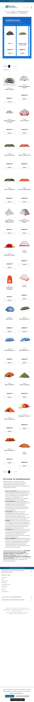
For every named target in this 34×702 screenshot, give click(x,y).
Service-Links (6, 575)
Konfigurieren (9, 696)
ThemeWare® (22, 613)
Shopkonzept (4, 586)
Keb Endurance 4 (24, 350)
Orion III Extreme (9, 419)
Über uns (4, 588)
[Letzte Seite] (16, 66)
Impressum (4, 577)
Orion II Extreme (24, 384)
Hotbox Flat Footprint (9, 288)
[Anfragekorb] (31, 7)
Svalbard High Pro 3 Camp (22, 44)
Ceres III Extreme (9, 155)
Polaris (24, 453)
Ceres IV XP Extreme (24, 189)
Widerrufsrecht (5, 581)
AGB (3, 579)
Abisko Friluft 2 (9, 89)
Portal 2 (10, 43)
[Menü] (2, 7)
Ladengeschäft (5, 591)
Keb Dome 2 (9, 319)
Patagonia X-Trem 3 (24, 416)
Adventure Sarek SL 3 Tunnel (9, 121)
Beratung (4, 589)
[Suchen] (24, 7)
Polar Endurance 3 (9, 450)
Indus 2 (24, 286)
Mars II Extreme (9, 384)
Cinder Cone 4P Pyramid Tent (9, 221)
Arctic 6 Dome (24, 120)
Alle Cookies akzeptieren (17, 699)
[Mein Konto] (27, 7)
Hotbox (24, 252)
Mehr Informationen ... (17, 693)
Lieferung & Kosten (6, 584)
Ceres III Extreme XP (24, 155)
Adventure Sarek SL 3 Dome (24, 87)
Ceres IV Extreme (9, 189)
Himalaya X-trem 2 (9, 255)
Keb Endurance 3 (9, 350)
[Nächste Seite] (13, 66)
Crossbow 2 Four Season (24, 221)
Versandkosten (6, 609)
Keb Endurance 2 (24, 319)
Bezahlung (4, 582)
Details (10, 53)
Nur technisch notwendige (22, 696)
